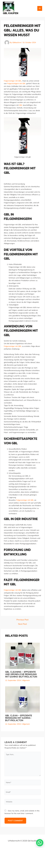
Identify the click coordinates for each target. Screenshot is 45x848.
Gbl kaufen (10, 13)
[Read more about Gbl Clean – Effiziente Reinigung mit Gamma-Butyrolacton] (22, 699)
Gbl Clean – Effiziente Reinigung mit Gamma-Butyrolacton (18, 718)
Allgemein (26, 680)
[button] (39, 842)
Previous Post (22, 620)
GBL (20, 105)
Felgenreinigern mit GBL (16, 83)
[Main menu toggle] (39, 8)
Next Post (22, 624)
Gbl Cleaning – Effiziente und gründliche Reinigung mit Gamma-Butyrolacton (21, 674)
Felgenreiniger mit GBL (12, 81)
